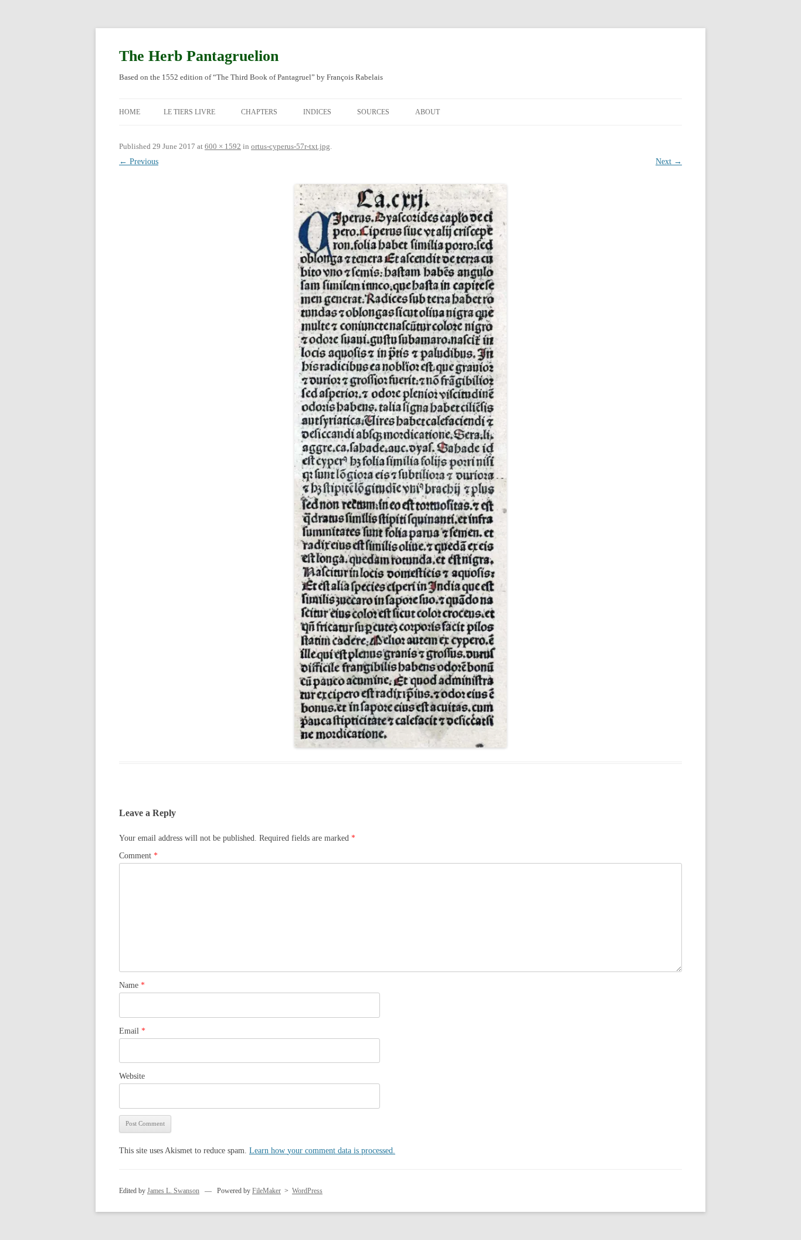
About (427, 112)
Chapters (259, 112)
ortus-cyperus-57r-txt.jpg (290, 146)
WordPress (307, 1191)
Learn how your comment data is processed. (322, 1150)
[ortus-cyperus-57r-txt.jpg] (400, 465)
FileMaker (266, 1191)
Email (132, 1031)
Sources (373, 112)
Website (132, 1076)
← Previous (138, 161)
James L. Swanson (173, 1191)
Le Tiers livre (189, 112)
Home (129, 112)
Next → (669, 161)
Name (132, 985)
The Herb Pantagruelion (199, 55)
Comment (138, 855)
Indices (317, 112)
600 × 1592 (223, 146)
